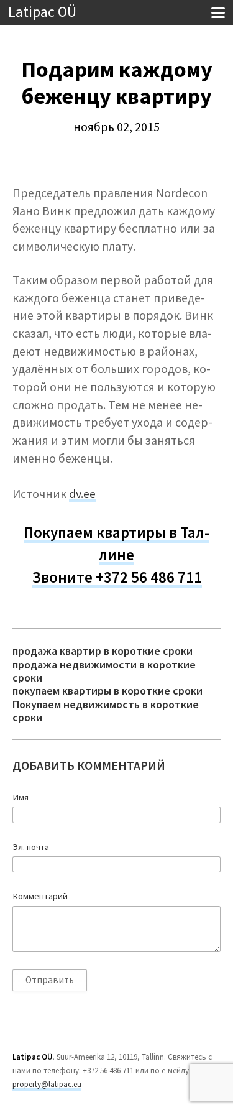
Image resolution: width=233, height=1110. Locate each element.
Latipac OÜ (42, 12)
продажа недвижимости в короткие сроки (104, 671)
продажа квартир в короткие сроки (102, 650)
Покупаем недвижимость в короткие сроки (105, 711)
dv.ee (82, 493)
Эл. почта (30, 847)
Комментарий (40, 896)
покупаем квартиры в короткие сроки (107, 690)
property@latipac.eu (46, 1084)
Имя (20, 797)
